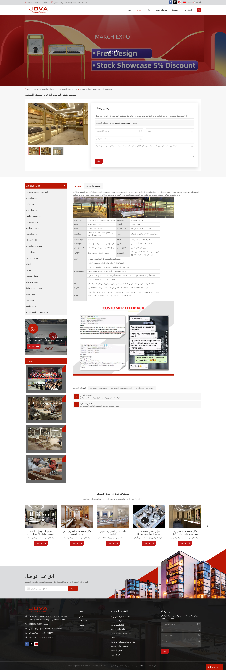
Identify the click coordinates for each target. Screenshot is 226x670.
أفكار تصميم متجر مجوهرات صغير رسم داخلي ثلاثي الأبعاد (185, 532)
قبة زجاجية (115, 654)
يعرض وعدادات (32, 258)
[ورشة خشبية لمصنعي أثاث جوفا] (46, 439)
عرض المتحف (31, 234)
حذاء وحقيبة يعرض (33, 222)
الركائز (28, 264)
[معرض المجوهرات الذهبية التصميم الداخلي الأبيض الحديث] (41, 516)
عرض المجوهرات (118, 620)
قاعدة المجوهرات (118, 629)
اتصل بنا (188, 9)
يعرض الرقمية (31, 210)
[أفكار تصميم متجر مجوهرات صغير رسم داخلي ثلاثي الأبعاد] (185, 516)
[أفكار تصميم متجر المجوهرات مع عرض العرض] (77, 516)
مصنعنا (175, 9)
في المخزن (30, 252)
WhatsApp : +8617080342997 (41, 632)
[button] (19, 526)
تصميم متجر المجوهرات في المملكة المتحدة (113, 123)
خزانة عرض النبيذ (32, 228)
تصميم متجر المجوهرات (68, 89)
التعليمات (83, 620)
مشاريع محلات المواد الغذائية (37, 312)
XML (121, 665)
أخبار (149, 9)
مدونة (81, 624)
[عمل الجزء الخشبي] (46, 469)
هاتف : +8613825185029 (37, 2)
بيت (129, 9)
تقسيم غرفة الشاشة (34, 246)
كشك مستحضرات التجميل (121, 633)
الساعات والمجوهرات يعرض (44, 89)
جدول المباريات (32, 276)
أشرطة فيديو (161, 9)
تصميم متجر (30, 294)
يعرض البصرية (31, 198)
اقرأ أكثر (39, 543)
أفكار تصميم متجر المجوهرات (121, 388)
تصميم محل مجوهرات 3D (145, 388)
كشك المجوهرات (117, 624)
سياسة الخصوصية (132, 665)
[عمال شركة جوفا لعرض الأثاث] (46, 379)
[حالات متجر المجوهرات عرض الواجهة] (113, 516)
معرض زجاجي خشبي (119, 646)
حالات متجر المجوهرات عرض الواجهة (113, 532)
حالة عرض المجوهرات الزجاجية (123, 641)
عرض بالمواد (31, 306)
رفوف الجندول (31, 270)
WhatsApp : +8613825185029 (41, 637)
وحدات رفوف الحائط (34, 288)
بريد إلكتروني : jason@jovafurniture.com (70, 2)
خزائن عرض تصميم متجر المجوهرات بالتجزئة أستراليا (149, 532)
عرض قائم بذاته (32, 282)
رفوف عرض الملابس (34, 216)
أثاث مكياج (30, 204)
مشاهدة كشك (116, 637)
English (190, 2)
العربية (198, 2)
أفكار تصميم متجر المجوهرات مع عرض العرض (77, 532)
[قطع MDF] (46, 409)
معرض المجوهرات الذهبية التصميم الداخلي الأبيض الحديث (40, 532)
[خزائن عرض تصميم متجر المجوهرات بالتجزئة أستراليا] (149, 516)
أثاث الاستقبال (31, 240)
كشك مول (30, 300)
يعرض (138, 9)
